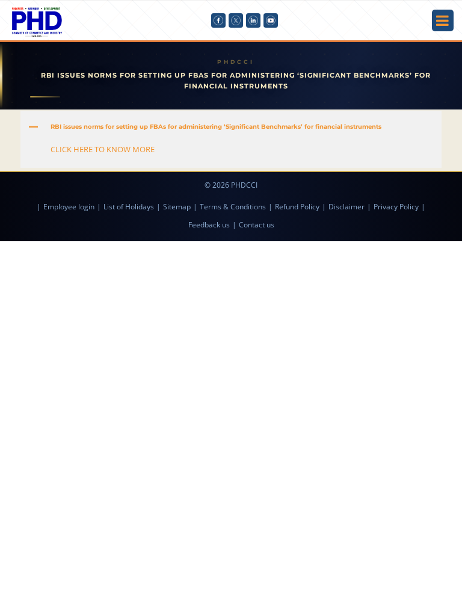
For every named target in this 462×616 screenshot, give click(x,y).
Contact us (256, 225)
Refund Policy (297, 207)
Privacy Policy (396, 207)
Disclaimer (346, 207)
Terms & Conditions (233, 207)
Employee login (68, 207)
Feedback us (209, 225)
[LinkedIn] (253, 20)
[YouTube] (270, 20)
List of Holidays (128, 207)
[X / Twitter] (236, 20)
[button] (231, 127)
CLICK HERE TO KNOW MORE (103, 149)
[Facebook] (218, 20)
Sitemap (177, 207)
